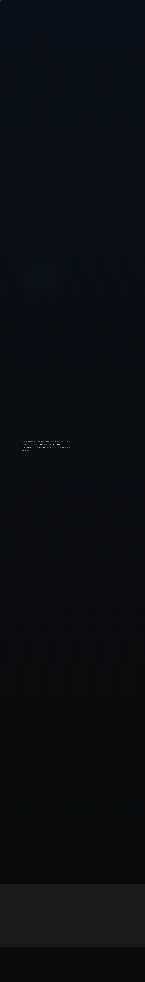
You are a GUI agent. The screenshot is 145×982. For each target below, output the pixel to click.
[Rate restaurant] (101, 443)
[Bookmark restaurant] (107, 443)
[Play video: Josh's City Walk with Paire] (72, 922)
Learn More (24, 461)
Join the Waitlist (70, 456)
